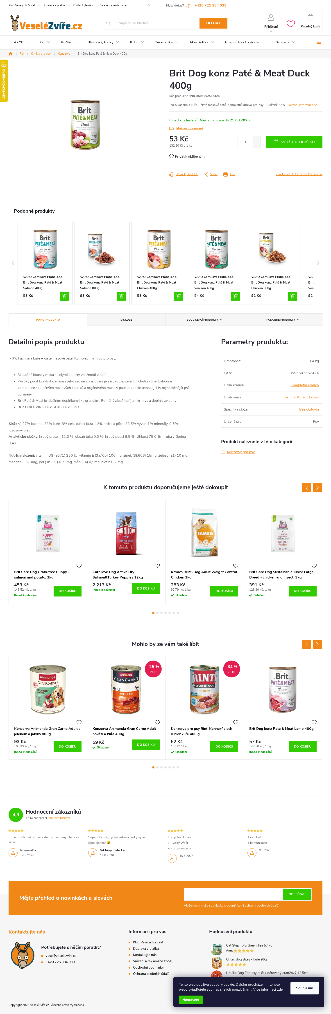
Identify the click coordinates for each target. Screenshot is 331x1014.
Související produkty (202, 320)
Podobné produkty (280, 320)
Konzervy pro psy (241, 451)
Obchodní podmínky (148, 967)
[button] (13, 263)
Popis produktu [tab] (48, 320)
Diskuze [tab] (126, 320)
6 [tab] (173, 613)
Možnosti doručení (189, 128)
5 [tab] (169, 613)
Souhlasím (304, 988)
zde (280, 989)
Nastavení (190, 999)
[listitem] (45, 263)
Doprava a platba (54, 5)
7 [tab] (178, 613)
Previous (306, 487)
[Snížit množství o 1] (257, 145)
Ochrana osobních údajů (151, 974)
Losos (314, 397)
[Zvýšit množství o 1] (257, 139)
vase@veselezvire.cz (61, 956)
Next (317, 487)
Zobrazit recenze (59, 818)
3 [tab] (161, 613)
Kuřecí (302, 397)
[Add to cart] (64, 296)
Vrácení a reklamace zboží (117, 5)
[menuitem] (21, 42)
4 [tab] (165, 613)
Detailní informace (300, 105)
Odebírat (297, 894)
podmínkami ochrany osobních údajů (252, 905)
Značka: (299, 174)
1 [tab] (153, 613)
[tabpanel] (48, 552)
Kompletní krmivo (305, 385)
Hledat (213, 23)
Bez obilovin (309, 409)
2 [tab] (157, 613)
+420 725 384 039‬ (60, 962)
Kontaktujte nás (83, 5)
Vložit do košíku (298, 142)
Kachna (289, 397)
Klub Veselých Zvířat (22, 5)
